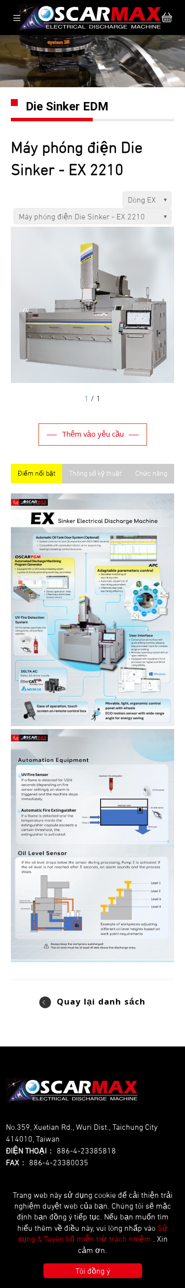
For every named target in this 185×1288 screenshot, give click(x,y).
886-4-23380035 (58, 1162)
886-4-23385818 (86, 1150)
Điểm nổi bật (36, 473)
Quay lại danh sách (101, 1003)
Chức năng (151, 473)
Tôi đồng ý (92, 1270)
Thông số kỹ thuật (95, 473)
